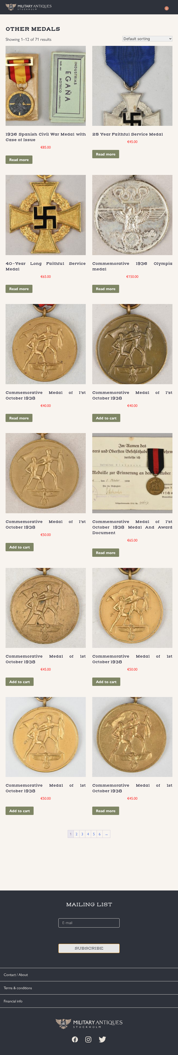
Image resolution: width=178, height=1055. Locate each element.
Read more (19, 159)
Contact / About (16, 974)
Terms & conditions (18, 987)
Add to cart (106, 418)
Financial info (13, 1001)
